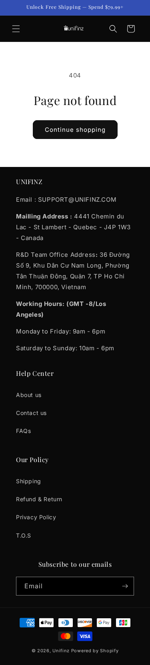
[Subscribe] (125, 586)
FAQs (23, 430)
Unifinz (61, 650)
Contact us (31, 412)
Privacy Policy (36, 517)
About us (29, 394)
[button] (16, 29)
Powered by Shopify (95, 650)
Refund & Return (39, 499)
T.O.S (23, 535)
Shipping (28, 481)
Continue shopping (75, 129)
